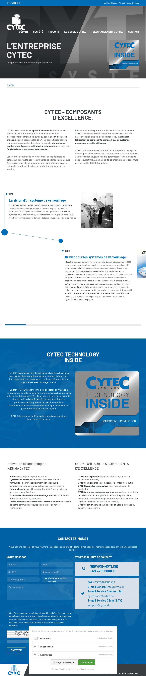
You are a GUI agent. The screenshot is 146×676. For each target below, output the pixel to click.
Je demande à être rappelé (57, 579)
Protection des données (84, 669)
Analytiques (46, 654)
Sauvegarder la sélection (64, 662)
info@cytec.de (116, 586)
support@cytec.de (99, 605)
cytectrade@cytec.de (101, 596)
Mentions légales (66, 669)
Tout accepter (86, 662)
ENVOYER (16, 650)
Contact (55, 669)
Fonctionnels (46, 646)
